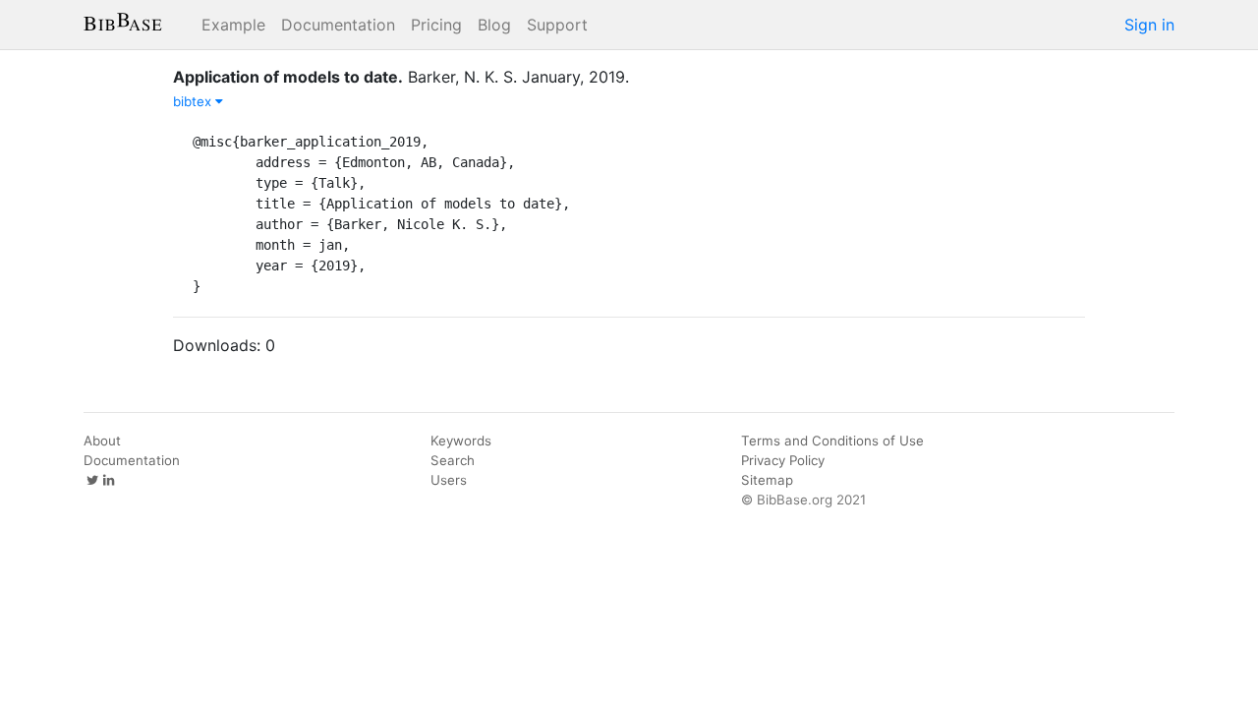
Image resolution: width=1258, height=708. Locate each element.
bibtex (194, 101)
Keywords (460, 440)
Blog (494, 24)
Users (448, 480)
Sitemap (767, 480)
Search (452, 460)
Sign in (1149, 24)
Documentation (338, 24)
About (102, 440)
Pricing (436, 24)
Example (233, 24)
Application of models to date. (288, 77)
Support (557, 24)
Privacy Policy (783, 460)
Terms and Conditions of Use (832, 440)
